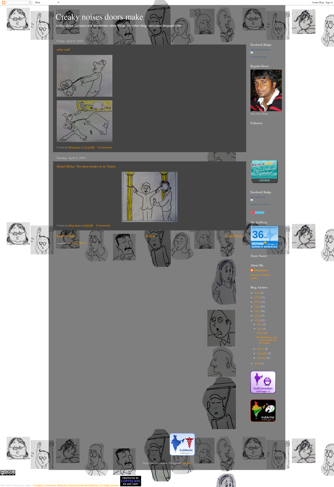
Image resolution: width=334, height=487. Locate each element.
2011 (257, 315)
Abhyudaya (261, 270)
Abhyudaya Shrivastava (260, 50)
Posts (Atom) (79, 243)
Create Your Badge (258, 57)
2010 (257, 320)
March (261, 349)
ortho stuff (63, 49)
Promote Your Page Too (260, 204)
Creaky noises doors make (99, 16)
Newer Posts (66, 236)
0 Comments (105, 147)
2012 (257, 311)
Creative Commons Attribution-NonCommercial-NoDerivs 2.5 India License (76, 485)
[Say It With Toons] (251, 201)
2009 (257, 363)
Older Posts (234, 236)
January (262, 358)
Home (150, 236)
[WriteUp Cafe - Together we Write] (264, 183)
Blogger (186, 463)
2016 (257, 293)
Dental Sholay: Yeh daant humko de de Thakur (86, 166)
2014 (257, 302)
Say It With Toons (257, 197)
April (260, 329)
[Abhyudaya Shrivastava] (251, 53)
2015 (257, 297)
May (260, 324)
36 (258, 234)
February (262, 353)
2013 (257, 306)
